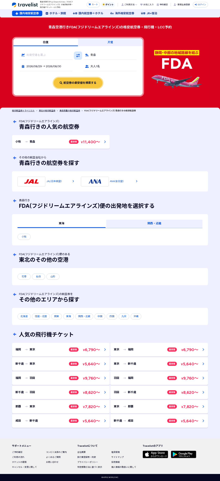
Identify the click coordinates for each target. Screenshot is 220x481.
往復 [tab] (45, 42)
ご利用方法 (129, 4)
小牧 (24, 236)
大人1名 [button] (95, 66)
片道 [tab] (110, 42)
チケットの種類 (19, 462)
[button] (46, 55)
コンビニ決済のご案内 (56, 452)
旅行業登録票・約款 (86, 457)
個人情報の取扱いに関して (123, 467)
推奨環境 (115, 452)
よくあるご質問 (53, 457)
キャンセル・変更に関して (24, 467)
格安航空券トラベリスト (23, 110)
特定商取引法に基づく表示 (89, 467)
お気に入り (148, 4)
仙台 (38, 276)
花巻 (24, 276)
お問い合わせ (52, 462)
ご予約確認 (17, 452)
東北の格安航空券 (47, 110)
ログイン (202, 4)
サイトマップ (117, 457)
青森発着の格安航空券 (69, 110)
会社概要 (81, 452)
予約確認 (164, 4)
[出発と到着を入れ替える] (78, 55)
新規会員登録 (184, 4)
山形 (53, 276)
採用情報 (115, 462)
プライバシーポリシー (87, 462)
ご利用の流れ (18, 457)
